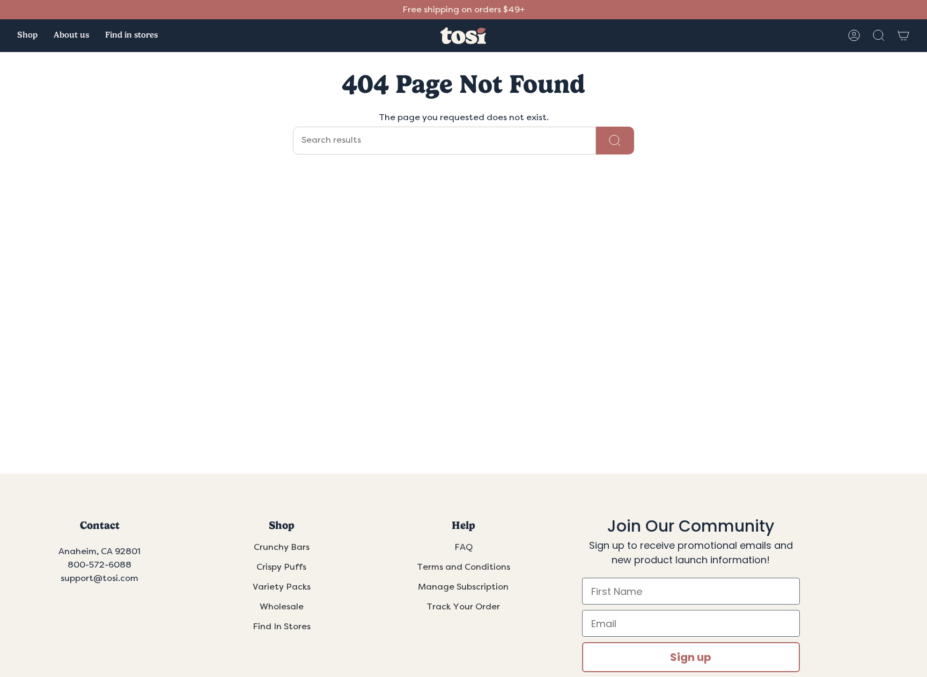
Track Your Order (463, 606)
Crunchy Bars (282, 547)
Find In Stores (282, 626)
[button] (27, 35)
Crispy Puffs (281, 567)
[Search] (615, 140)
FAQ (463, 547)
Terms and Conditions (463, 567)
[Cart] (903, 35)
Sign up (690, 657)
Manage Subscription (463, 587)
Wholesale (282, 606)
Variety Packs (282, 587)
